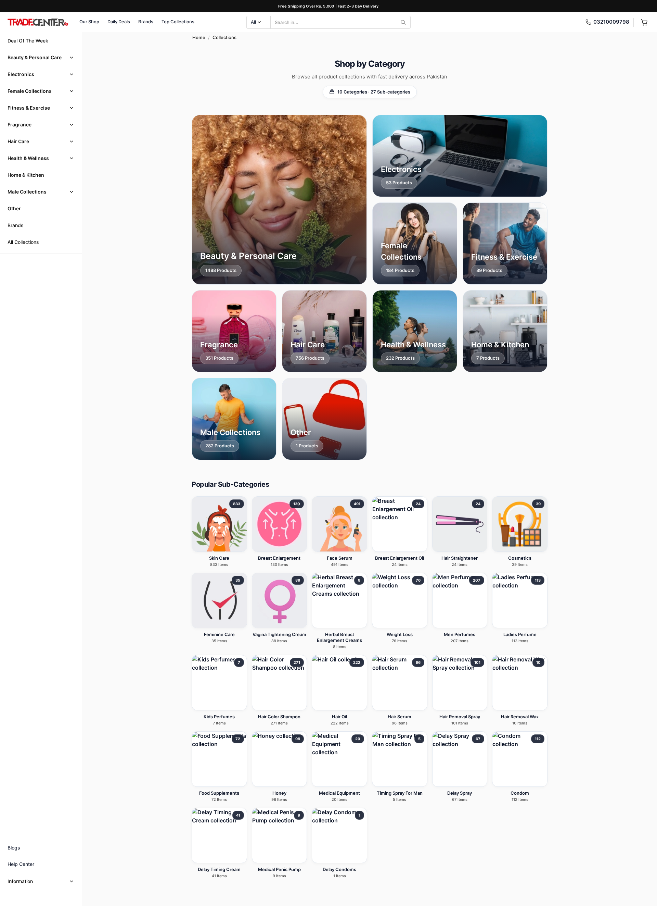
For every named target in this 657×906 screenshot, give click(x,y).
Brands (145, 21)
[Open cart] (644, 22)
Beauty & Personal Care (35, 57)
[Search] (403, 22)
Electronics (21, 74)
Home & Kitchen (26, 175)
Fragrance (19, 124)
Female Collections (30, 91)
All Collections (23, 242)
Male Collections (27, 192)
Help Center (21, 864)
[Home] (37, 22)
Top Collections (178, 21)
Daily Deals (118, 21)
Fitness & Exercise (29, 108)
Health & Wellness (28, 158)
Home (198, 37)
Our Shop (89, 21)
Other (14, 208)
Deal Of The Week (28, 41)
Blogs (14, 848)
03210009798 (611, 21)
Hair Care (18, 141)
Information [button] (20, 881)
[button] (41, 57)
